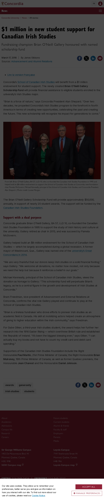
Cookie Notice (38, 495)
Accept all (88, 487)
